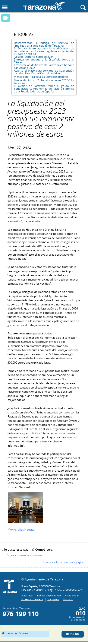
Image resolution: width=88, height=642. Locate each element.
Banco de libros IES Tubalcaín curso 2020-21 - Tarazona (44, 81)
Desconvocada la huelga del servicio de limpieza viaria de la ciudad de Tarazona (44, 44)
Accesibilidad (72, 595)
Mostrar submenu (5, 18)
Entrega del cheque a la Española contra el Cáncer (44, 61)
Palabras (13, 18)
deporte (63, 77)
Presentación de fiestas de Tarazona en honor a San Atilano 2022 (44, 66)
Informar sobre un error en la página (63, 562)
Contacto (68, 599)
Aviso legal (27, 595)
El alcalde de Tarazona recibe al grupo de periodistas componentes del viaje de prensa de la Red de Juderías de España (44, 88)
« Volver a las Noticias (21, 529)
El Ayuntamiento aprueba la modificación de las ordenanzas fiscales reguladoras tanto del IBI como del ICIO (44, 51)
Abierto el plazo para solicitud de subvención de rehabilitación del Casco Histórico (44, 72)
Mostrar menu (4, 7)
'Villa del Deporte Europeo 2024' (34, 57)
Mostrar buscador (83, 7)
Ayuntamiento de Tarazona (44, 6)
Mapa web (53, 599)
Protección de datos (32, 599)
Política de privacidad (49, 595)
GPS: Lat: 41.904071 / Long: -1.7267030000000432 (51, 590)
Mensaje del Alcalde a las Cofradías (35, 77)
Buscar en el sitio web (15, 633)
